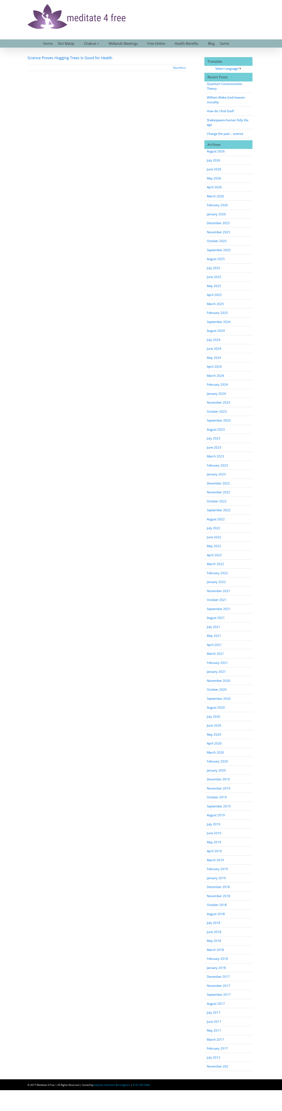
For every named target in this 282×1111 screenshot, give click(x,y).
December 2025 (218, 223)
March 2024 (215, 375)
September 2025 (219, 250)
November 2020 (218, 681)
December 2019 (218, 779)
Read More (179, 68)
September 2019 (219, 806)
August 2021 (216, 618)
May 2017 (214, 1030)
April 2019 (214, 851)
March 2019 (215, 860)
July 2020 (213, 716)
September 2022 (219, 510)
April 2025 (214, 295)
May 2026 (214, 178)
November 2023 (218, 402)
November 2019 (218, 788)
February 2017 (217, 1048)
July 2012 (213, 1057)
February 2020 (217, 761)
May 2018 (214, 941)
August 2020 (216, 707)
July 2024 (213, 340)
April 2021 (214, 645)
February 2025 (217, 313)
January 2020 (216, 770)
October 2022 (217, 501)
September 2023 (219, 420)
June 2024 (214, 348)
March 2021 (215, 654)
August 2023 (216, 429)
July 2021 (213, 627)
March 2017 (215, 1039)
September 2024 (219, 322)
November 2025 (218, 232)
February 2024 (217, 384)
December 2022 (218, 483)
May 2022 (214, 546)
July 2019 (213, 824)
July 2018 (213, 923)
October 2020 (217, 689)
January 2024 (216, 393)
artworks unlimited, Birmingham (111, 1085)
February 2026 (217, 205)
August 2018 (216, 914)
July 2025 (213, 268)
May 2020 (214, 734)
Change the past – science (225, 134)
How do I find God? (220, 111)
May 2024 (214, 358)
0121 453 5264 (141, 1085)
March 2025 (215, 304)
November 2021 (218, 591)
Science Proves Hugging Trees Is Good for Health (69, 57)
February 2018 (217, 959)
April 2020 (214, 743)
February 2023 (217, 465)
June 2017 (214, 1021)
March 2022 (215, 564)
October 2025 (217, 241)
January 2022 (216, 582)
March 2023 (215, 456)
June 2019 (214, 833)
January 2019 (216, 878)
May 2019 (214, 842)
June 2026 (214, 169)
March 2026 (215, 196)
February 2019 (217, 869)
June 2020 (214, 725)
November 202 (217, 1066)
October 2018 (217, 905)
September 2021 (219, 609)
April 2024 (214, 366)
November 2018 (218, 896)
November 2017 (218, 986)
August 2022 (216, 519)
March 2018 (215, 950)
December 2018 (218, 887)
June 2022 (214, 537)
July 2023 (213, 438)
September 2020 (219, 698)
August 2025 (216, 259)
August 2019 (216, 815)
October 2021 (217, 600)
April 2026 (214, 187)
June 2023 (214, 447)
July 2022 (213, 528)
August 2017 (216, 1003)
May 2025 (214, 286)
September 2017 (219, 994)
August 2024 (216, 331)
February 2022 (217, 573)
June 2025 (214, 277)
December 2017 (218, 976)
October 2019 (217, 797)
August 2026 (216, 151)
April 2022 (214, 555)
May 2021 (214, 636)
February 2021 (217, 663)
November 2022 (218, 492)
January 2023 (216, 474)
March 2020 (215, 752)
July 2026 (213, 160)
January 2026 (216, 214)
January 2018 (216, 968)
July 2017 (213, 1012)
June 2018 (214, 932)
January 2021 (216, 671)
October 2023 (217, 411)
